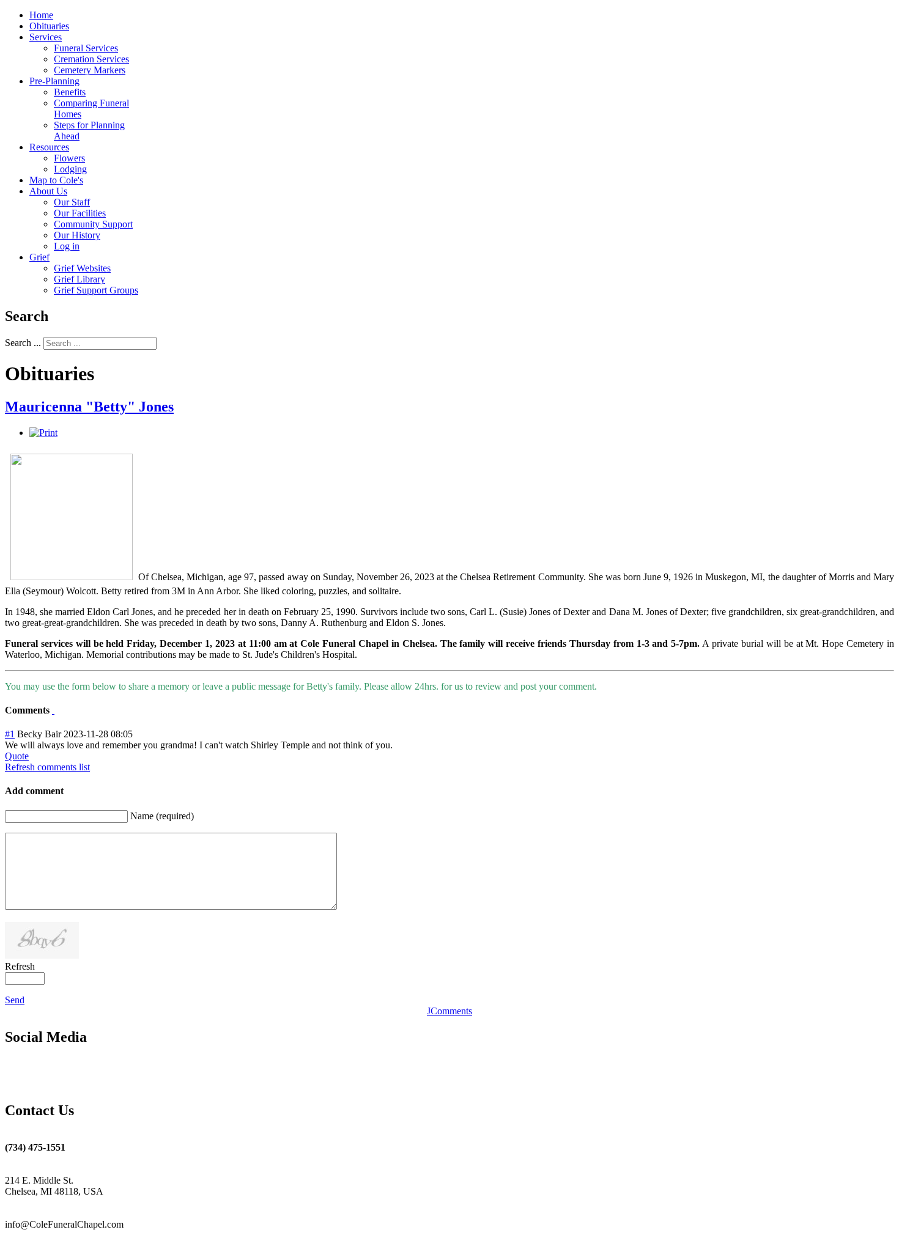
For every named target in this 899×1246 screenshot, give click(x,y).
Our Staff (72, 202)
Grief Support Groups (96, 290)
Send (14, 1000)
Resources (49, 147)
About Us (48, 191)
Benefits (70, 92)
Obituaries (49, 26)
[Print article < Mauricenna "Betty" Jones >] (43, 432)
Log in (67, 246)
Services (45, 37)
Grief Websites (82, 268)
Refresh (20, 966)
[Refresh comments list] (53, 710)
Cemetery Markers (89, 70)
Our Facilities (80, 213)
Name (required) (162, 816)
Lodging (70, 169)
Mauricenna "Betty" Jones (89, 407)
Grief (39, 257)
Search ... (23, 342)
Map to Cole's (56, 180)
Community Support (93, 224)
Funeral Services (86, 48)
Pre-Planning (54, 81)
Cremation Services (91, 59)
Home (41, 15)
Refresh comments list (47, 767)
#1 (10, 734)
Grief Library (79, 279)
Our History (77, 235)
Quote (17, 756)
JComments (449, 1011)
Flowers (69, 158)
